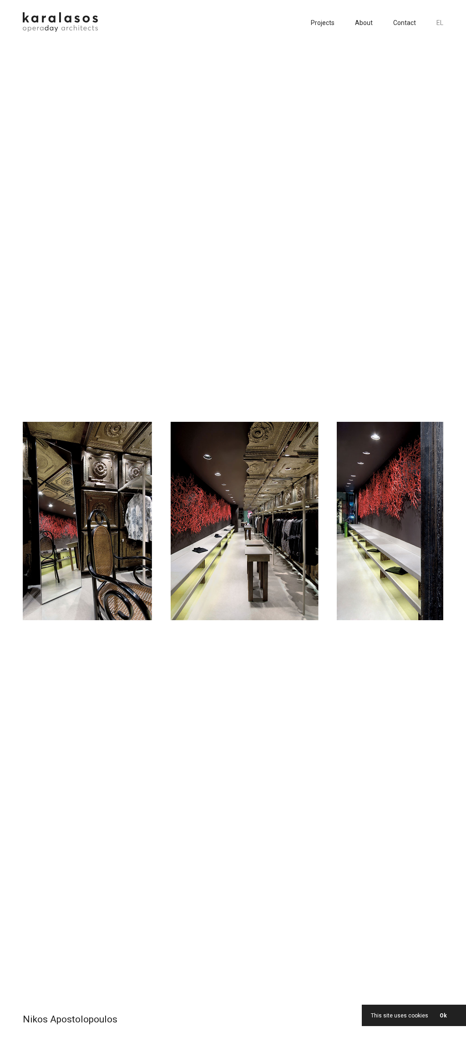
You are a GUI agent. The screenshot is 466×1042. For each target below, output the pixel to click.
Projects (322, 22)
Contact (404, 22)
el (439, 22)
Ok (443, 1015)
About (364, 22)
